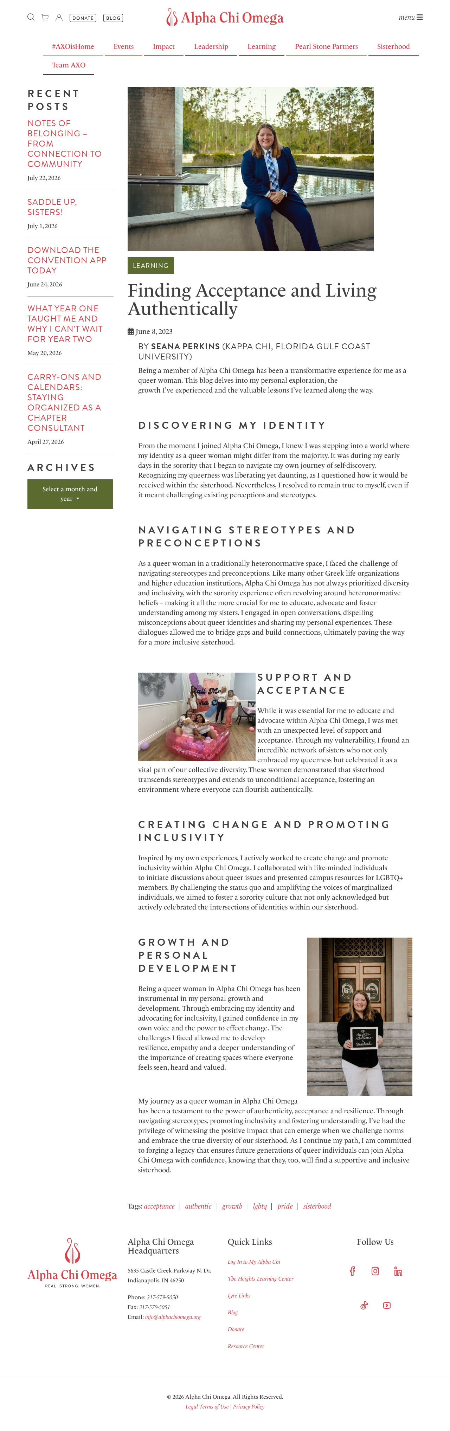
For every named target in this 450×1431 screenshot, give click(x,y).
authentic (198, 1206)
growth (232, 1206)
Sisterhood (393, 46)
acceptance (159, 1206)
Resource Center (246, 1346)
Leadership (211, 46)
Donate (236, 1329)
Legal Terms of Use (207, 1406)
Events (124, 46)
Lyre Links (239, 1295)
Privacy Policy (248, 1406)
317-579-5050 (162, 1297)
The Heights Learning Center (261, 1278)
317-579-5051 (154, 1307)
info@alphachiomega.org (173, 1317)
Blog (233, 1312)
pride (285, 1206)
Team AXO (68, 65)
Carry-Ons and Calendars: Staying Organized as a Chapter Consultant (64, 402)
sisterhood (317, 1206)
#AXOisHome (73, 46)
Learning (262, 46)
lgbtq (260, 1206)
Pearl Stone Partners (326, 46)
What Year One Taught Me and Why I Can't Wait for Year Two (65, 323)
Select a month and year (70, 494)
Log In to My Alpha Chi (254, 1261)
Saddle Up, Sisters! (52, 207)
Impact (164, 46)
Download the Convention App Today (67, 260)
